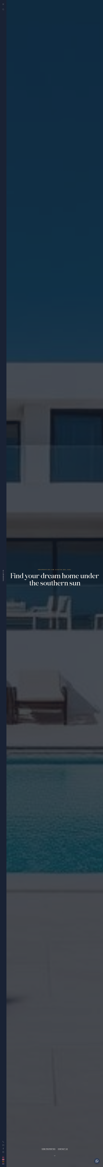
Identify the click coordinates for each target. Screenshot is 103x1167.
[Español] (3, 1161)
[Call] (3, 1142)
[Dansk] (3, 1157)
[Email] (3, 1145)
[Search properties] (3, 9)
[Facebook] (3, 1148)
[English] (3, 1159)
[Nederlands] (3, 1164)
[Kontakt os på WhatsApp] (97, 1161)
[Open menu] (3, 4)
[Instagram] (3, 1152)
